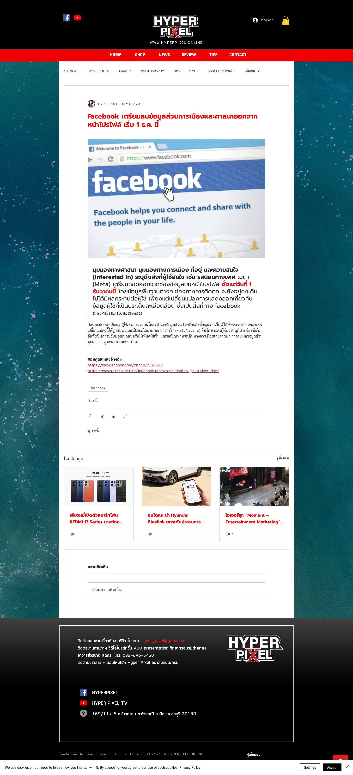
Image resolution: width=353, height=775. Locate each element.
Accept (332, 767)
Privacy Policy (189, 767)
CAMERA (125, 71)
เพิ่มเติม (250, 71)
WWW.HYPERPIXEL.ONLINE (176, 42)
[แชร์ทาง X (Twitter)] (101, 416)
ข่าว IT (193, 71)
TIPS (176, 71)
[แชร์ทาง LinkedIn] (113, 416)
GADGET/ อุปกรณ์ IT (221, 71)
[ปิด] (347, 767)
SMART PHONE (99, 71)
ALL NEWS (71, 71)
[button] (286, 20)
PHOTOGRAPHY (152, 71)
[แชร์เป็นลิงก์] (125, 416)
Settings (310, 767)
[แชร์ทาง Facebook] (90, 416)
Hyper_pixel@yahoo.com (164, 640)
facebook (98, 388)
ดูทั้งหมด (282, 458)
